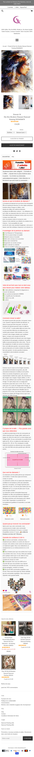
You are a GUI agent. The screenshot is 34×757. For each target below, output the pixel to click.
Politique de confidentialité (8, 700)
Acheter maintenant (17, 145)
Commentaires (5, 702)
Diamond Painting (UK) (7, 723)
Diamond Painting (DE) (7, 725)
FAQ (13, 156)
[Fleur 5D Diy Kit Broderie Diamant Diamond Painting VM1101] (8, 662)
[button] (15, 121)
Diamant (21, 129)
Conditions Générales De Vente (10, 715)
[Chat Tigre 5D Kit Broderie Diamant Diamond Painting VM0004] (25, 628)
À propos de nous (6, 698)
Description (6, 156)
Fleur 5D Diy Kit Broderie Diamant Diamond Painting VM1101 (8, 673)
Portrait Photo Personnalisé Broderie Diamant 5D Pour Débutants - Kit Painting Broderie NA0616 (8, 641)
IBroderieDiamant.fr (22, 747)
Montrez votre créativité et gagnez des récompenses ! (16, 704)
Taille (11, 129)
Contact (3, 714)
